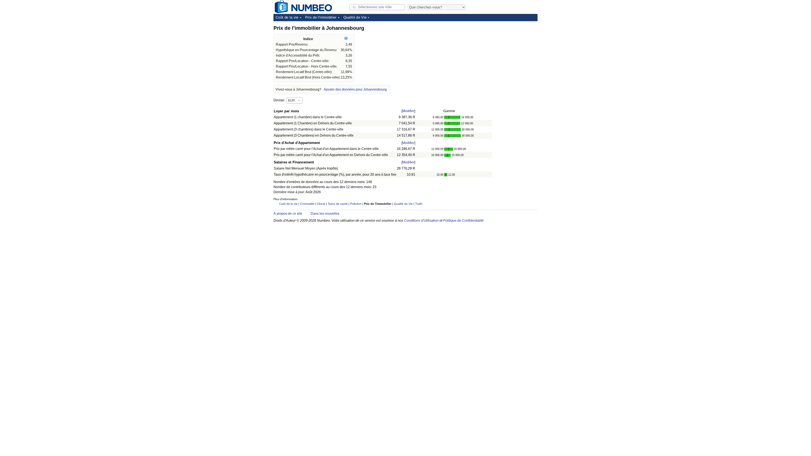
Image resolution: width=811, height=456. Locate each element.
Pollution (356, 203)
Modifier (408, 111)
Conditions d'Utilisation (421, 220)
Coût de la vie (287, 17)
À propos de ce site (288, 213)
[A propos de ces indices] (346, 39)
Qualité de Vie (355, 17)
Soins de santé (338, 203)
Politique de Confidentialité (463, 220)
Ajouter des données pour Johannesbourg (355, 89)
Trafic (419, 203)
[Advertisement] (505, 49)
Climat (321, 203)
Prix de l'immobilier (321, 17)
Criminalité (307, 203)
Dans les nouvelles (325, 213)
